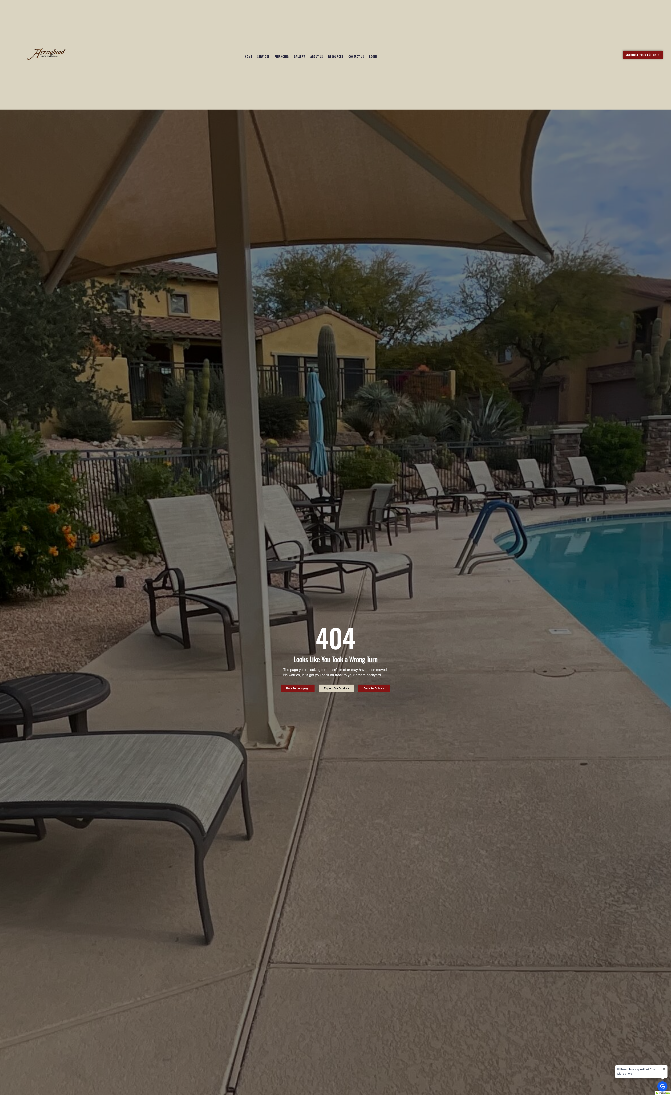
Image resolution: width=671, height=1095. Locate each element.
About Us (316, 56)
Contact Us (356, 56)
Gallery (299, 56)
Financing (282, 56)
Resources (335, 56)
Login (373, 56)
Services (263, 56)
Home (248, 56)
